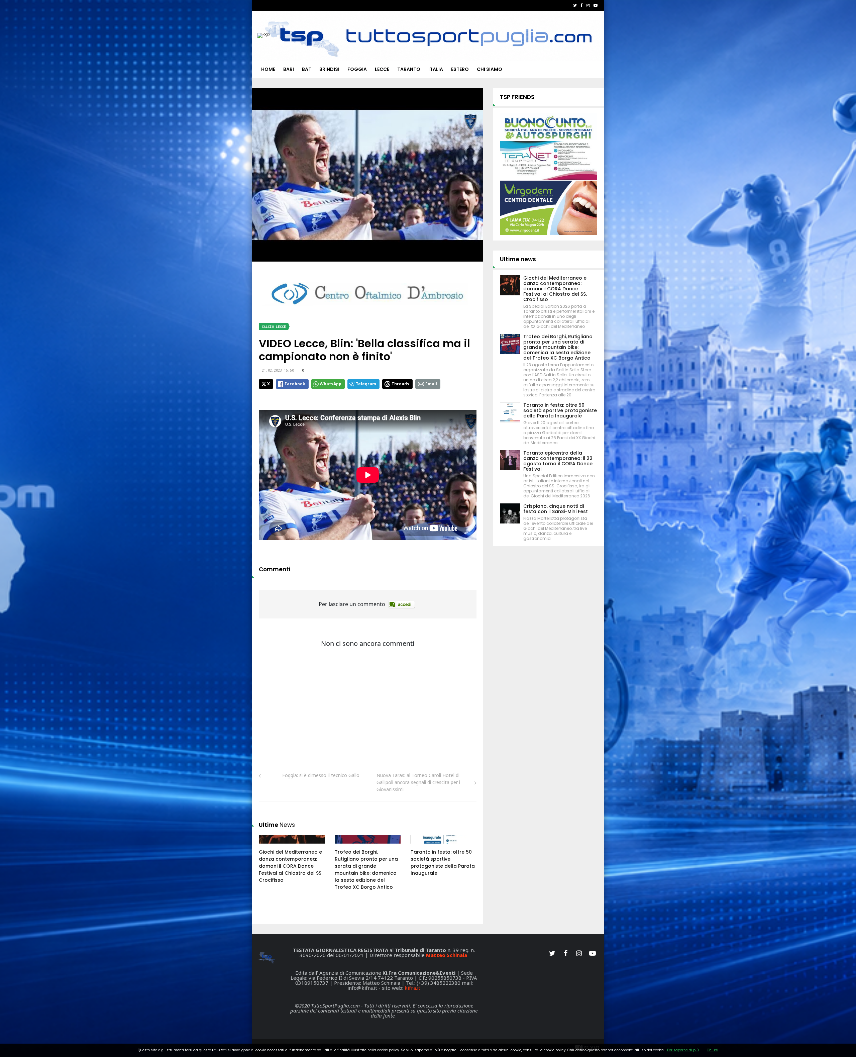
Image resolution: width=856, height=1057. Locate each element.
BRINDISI (329, 69)
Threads (400, 384)
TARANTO (408, 69)
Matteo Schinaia (446, 955)
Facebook (295, 384)
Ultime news (518, 259)
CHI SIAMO (489, 69)
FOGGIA (357, 69)
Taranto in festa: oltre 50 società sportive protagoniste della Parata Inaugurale (443, 862)
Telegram (366, 384)
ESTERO (460, 69)
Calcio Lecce (274, 326)
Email (431, 384)
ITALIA (435, 69)
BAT (306, 69)
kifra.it (412, 987)
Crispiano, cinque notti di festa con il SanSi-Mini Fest (555, 509)
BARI (288, 69)
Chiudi (712, 1050)
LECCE (382, 69)
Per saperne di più (683, 1050)
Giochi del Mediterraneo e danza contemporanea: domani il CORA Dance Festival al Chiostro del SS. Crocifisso (290, 866)
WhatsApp (330, 384)
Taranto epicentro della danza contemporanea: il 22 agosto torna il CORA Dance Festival (558, 461)
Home (268, 69)
